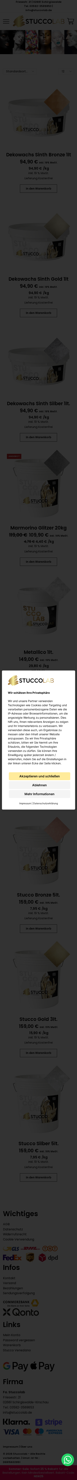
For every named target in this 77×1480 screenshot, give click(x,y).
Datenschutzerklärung (45, 803)
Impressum (25, 803)
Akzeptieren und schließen (39, 776)
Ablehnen (39, 785)
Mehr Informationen (39, 794)
